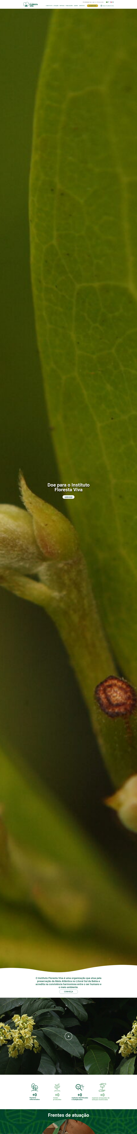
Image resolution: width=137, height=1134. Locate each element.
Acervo (76, 5)
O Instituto (49, 5)
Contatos (82, 5)
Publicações (69, 5)
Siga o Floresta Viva (108, 5)
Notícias (62, 5)
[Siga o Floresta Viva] (101, 6)
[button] (68, 1036)
